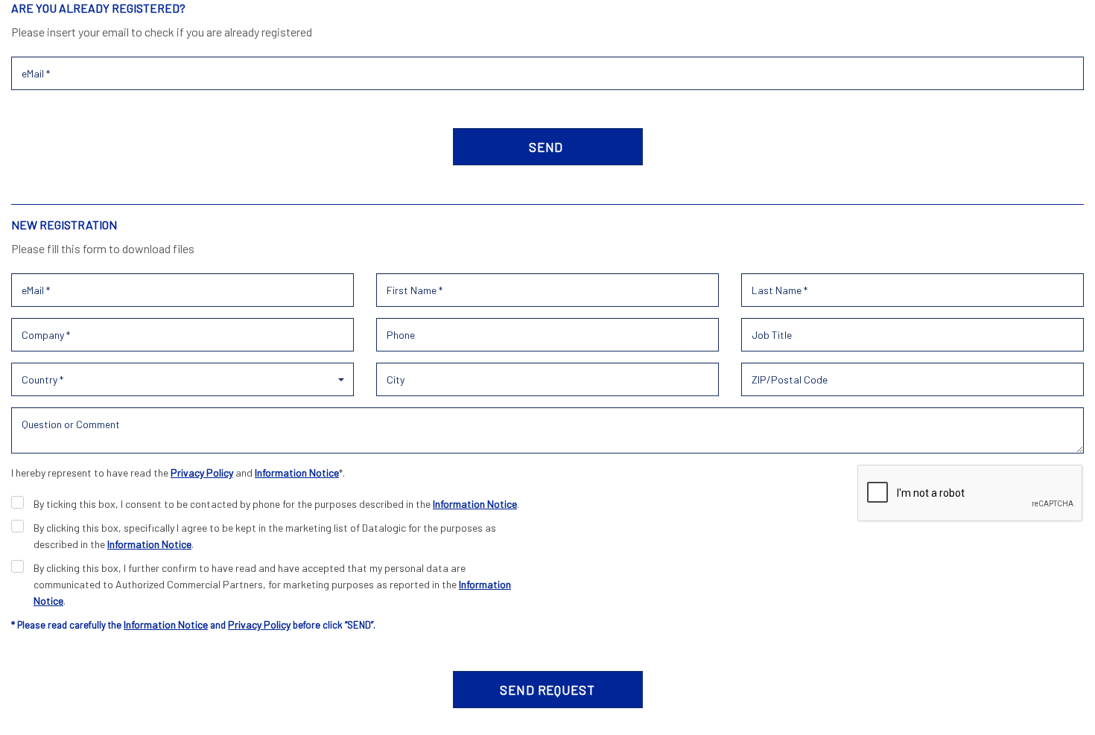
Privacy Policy (202, 472)
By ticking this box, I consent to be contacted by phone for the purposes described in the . (276, 503)
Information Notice (297, 472)
